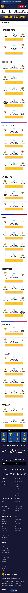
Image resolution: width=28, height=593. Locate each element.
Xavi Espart (17, 484)
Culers (21, 6)
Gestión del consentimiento (7, 585)
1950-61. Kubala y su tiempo (5, 558)
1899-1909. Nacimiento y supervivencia (5, 563)
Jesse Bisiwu (17, 510)
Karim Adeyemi (18, 508)
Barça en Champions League (4, 568)
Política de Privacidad (14, 581)
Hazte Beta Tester (5, 535)
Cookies (22, 581)
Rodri (3, 513)
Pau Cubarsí (17, 483)
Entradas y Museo (4, 525)
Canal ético (17, 523)
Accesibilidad (5, 583)
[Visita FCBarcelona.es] (2, 6)
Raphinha (17, 503)
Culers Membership (4, 520)
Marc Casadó (4, 506)
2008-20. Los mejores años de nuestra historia (5, 550)
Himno (16, 526)
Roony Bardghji (18, 504)
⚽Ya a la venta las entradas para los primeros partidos (11, 2)
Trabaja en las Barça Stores (18, 529)
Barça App (4, 528)
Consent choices (18, 585)
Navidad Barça (5, 539)
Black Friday (4, 537)
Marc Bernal (4, 512)
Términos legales (5, 581)
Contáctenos (11, 583)
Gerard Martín (18, 490)
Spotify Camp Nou (18, 520)
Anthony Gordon (18, 506)
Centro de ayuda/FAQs (20, 583)
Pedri (3, 503)
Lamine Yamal (18, 501)
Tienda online (5, 530)
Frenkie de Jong (5, 508)
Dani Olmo (4, 510)
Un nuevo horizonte (4, 545)
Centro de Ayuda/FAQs (4, 532)
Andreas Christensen (17, 487)
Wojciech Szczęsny (4, 482)
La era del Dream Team (5, 554)
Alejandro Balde (18, 481)
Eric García (17, 493)
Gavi (3, 501)
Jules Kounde (18, 491)
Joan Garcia (4, 484)
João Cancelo (18, 495)
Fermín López (5, 504)
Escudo (16, 525)
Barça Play (4, 523)
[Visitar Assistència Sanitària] (17, 451)
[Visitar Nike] (4, 451)
